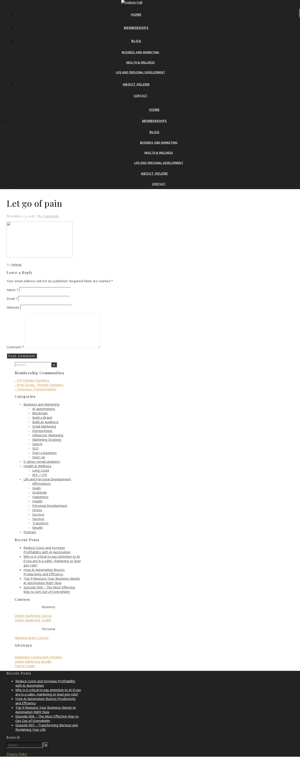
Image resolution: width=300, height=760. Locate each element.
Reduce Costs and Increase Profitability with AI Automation (46, 549)
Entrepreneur (42, 430)
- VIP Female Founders (32, 380)
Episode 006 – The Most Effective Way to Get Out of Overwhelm (49, 589)
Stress (37, 510)
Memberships (136, 27)
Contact (141, 96)
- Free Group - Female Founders (39, 384)
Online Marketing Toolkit (33, 620)
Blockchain (40, 413)
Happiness (40, 496)
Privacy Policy (17, 754)
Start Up (38, 457)
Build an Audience (45, 422)
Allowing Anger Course (32, 637)
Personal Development (49, 505)
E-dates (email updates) (41, 461)
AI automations (43, 408)
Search (37, 444)
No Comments (48, 216)
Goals (36, 488)
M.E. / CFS (39, 474)
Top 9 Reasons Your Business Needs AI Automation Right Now (51, 580)
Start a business (44, 452)
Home (136, 14)
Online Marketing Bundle (33, 661)
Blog (136, 41)
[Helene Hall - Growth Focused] (131, 2)
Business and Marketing (140, 52)
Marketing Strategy (46, 439)
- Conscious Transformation (35, 389)
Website (13, 307)
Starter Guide (25, 666)
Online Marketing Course (33, 615)
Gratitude (39, 492)
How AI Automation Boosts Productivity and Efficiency (44, 571)
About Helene (136, 84)
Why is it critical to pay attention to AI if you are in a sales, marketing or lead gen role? (52, 560)
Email (12, 298)
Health (37, 501)
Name (12, 290)
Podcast (29, 532)
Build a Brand (42, 417)
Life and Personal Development (140, 72)
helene (17, 264)
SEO (35, 448)
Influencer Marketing (47, 435)
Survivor (38, 519)
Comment (15, 347)
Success (38, 514)
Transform (40, 523)
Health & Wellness (140, 62)
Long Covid (40, 470)
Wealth (37, 527)
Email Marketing (44, 426)
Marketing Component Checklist (38, 657)
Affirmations (41, 483)
